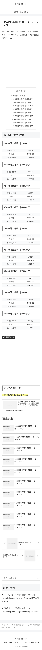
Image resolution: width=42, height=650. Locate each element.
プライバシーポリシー (31, 642)
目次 (18, 91)
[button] (38, 578)
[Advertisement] (21, 64)
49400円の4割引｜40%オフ (22, 109)
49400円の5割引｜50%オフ (22, 112)
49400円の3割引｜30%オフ (22, 106)
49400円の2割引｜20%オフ (22, 102)
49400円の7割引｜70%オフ (22, 119)
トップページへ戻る (11, 642)
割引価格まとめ (9, 337)
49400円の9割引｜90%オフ (22, 126)
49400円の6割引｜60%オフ (22, 116)
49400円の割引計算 (17, 96)
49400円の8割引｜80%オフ (22, 122)
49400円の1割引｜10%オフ (22, 99)
